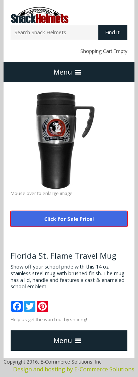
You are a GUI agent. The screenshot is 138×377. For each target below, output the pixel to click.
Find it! (113, 32)
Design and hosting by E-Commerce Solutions (73, 369)
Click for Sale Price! (69, 219)
